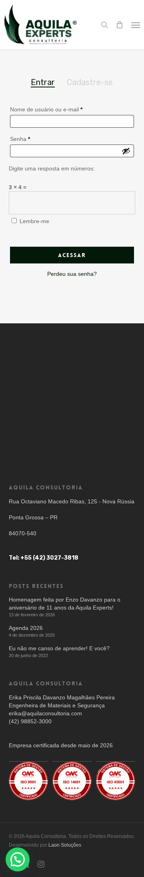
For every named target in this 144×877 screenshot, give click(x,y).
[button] (135, 25)
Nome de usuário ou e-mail (46, 109)
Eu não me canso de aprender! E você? (59, 648)
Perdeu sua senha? (72, 274)
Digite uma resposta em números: (52, 168)
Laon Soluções (64, 845)
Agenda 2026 (26, 628)
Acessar (72, 255)
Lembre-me (34, 221)
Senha (20, 139)
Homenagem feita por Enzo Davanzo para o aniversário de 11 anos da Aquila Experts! (64, 603)
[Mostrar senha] (126, 150)
